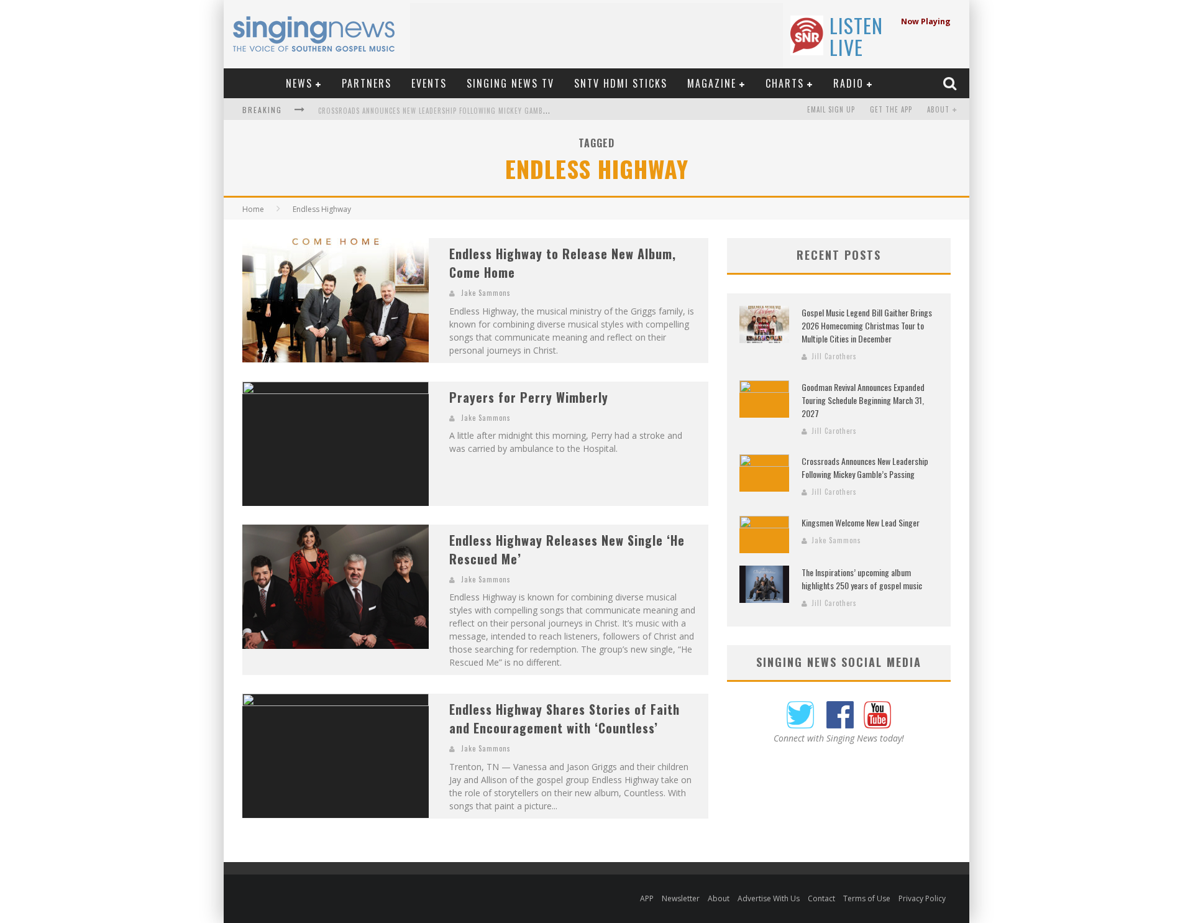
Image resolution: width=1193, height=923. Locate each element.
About (938, 109)
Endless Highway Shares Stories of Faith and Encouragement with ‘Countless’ (564, 718)
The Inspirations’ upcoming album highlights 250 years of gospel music (862, 579)
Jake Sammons (486, 293)
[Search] (951, 83)
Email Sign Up (831, 109)
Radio (848, 83)
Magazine (711, 83)
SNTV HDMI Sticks (620, 83)
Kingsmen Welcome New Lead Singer (861, 522)
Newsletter (681, 898)
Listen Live (856, 36)
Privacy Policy (922, 898)
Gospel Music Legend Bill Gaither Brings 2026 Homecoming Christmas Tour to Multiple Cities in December (867, 325)
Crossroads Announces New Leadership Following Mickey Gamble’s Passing (451, 111)
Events (429, 83)
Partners (366, 83)
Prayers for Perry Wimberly (528, 397)
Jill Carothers (834, 356)
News (299, 83)
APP (647, 898)
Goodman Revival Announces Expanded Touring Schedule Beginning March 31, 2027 (863, 400)
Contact (821, 898)
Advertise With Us (769, 898)
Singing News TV (510, 83)
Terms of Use (866, 898)
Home (253, 209)
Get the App (891, 109)
